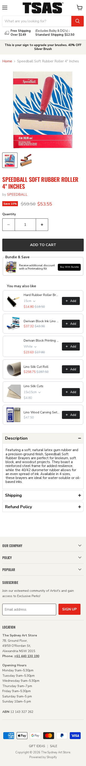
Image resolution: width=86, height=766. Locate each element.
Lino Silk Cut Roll (36, 367)
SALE (53, 746)
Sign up (69, 609)
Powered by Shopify (43, 757)
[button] (43, 438)
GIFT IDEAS (37, 746)
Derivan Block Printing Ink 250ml (41, 340)
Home (7, 61)
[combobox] (36, 21)
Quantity (9, 214)
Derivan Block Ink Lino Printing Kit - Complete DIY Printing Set (41, 321)
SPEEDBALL (17, 194)
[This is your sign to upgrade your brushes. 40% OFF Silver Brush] (43, 47)
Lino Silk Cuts (33, 386)
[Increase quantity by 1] (42, 224)
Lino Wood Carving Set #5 (41, 412)
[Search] (77, 21)
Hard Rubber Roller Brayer (41, 295)
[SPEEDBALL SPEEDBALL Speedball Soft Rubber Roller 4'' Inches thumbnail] (10, 160)
